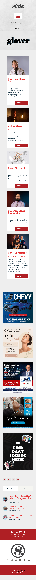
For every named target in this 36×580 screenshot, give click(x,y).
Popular (10, 489)
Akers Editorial (14, 85)
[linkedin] (28, 560)
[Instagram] (9, 479)
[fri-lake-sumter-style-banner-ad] (18, 293)
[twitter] (16, 560)
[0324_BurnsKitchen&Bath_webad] (18, 329)
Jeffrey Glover (15, 126)
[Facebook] (4, 479)
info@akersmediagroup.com (19, 537)
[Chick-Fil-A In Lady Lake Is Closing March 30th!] (5, 507)
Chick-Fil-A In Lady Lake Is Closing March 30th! (18, 507)
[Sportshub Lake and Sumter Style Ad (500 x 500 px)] (18, 364)
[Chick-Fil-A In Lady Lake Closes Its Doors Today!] (5, 516)
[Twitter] (13, 479)
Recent (26, 489)
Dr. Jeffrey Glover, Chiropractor (16, 212)
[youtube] (20, 560)
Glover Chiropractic (17, 168)
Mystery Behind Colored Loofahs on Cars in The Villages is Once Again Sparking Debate (21, 498)
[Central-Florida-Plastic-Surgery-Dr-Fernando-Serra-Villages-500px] (18, 399)
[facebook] (7, 560)
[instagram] (11, 560)
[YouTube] (17, 479)
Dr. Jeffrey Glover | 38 (17, 80)
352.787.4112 (18, 536)
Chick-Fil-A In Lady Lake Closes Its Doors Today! (20, 516)
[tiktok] (24, 560)
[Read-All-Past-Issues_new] (18, 434)
